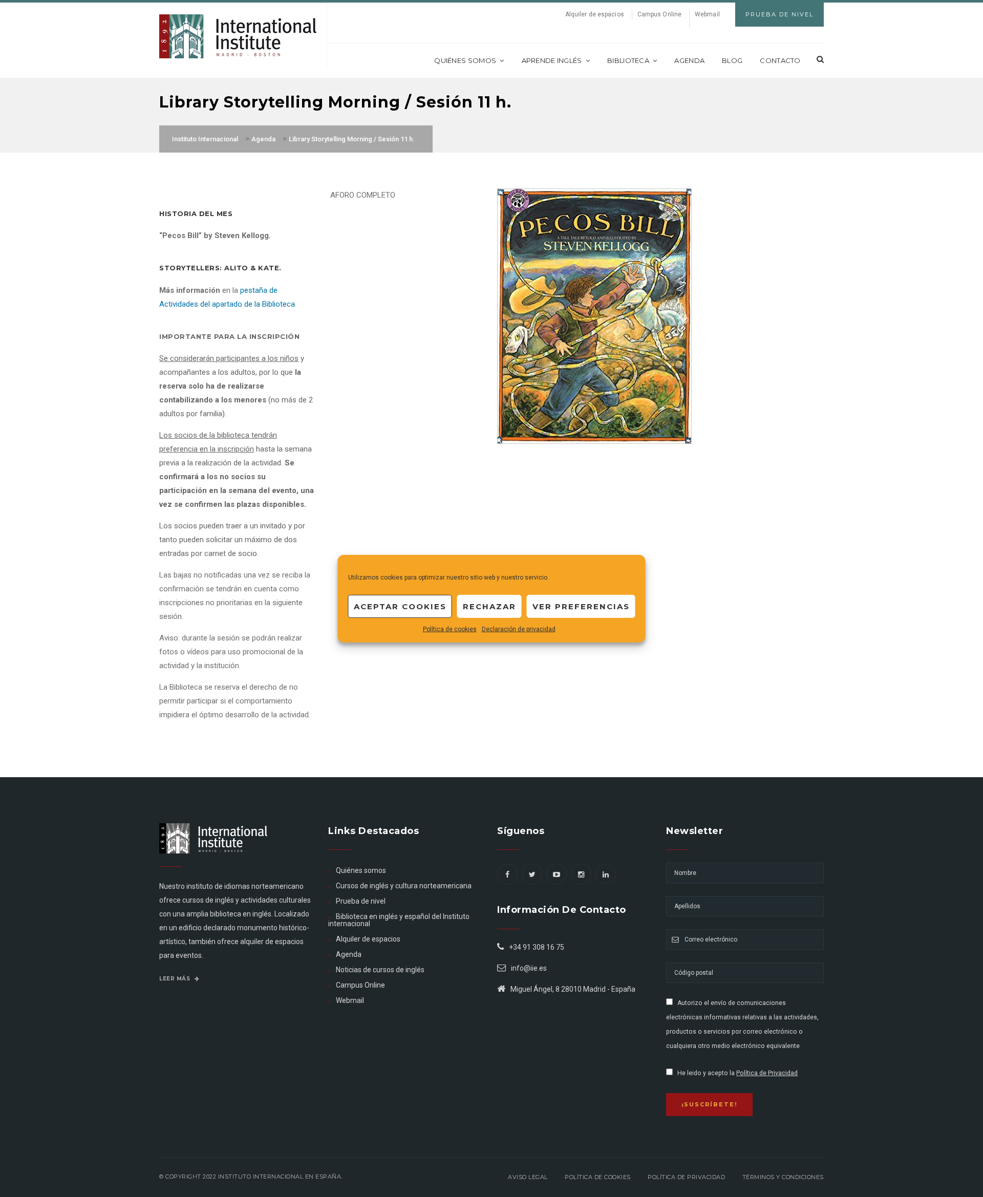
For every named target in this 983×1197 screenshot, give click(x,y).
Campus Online (659, 14)
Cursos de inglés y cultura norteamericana (404, 886)
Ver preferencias (581, 606)
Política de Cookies (598, 1177)
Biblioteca (628, 60)
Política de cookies (450, 629)
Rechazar (489, 606)
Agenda (689, 60)
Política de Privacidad (767, 1073)
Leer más (175, 978)
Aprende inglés (552, 60)
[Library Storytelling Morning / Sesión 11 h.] (594, 315)
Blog (732, 60)
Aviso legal (528, 1177)
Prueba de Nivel (779, 14)
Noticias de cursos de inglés (380, 970)
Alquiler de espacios (594, 14)
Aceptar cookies (400, 606)
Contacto (780, 60)
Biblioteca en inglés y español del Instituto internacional (398, 920)
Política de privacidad (686, 1177)
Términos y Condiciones (783, 1177)
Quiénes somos (465, 60)
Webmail (707, 14)
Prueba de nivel (361, 901)
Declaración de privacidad (518, 629)
